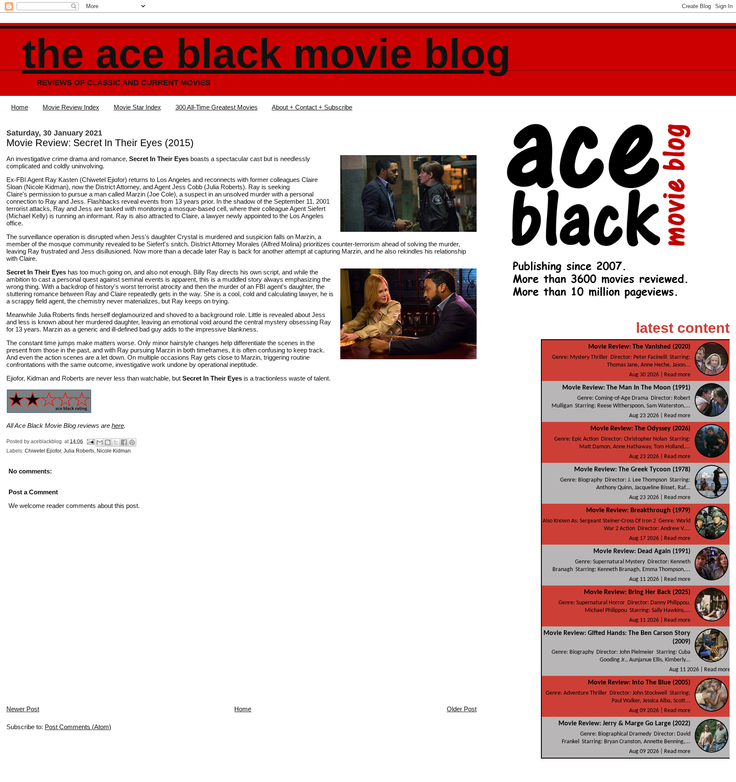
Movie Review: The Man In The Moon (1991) (626, 387)
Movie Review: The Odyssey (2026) (640, 428)
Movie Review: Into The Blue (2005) (639, 682)
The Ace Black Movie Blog (266, 53)
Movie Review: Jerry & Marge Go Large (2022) (624, 723)
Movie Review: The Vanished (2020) (639, 346)
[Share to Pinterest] (132, 442)
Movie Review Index (71, 107)
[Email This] (99, 442)
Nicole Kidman (114, 451)
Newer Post (22, 709)
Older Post (462, 709)
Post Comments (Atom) (78, 726)
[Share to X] (116, 442)
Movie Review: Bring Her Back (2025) (637, 592)
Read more (677, 375)
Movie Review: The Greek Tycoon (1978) (632, 469)
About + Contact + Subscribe (312, 107)
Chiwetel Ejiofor (43, 451)
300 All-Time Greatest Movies (216, 107)
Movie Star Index (137, 107)
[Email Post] (90, 441)
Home (19, 107)
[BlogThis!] (108, 442)
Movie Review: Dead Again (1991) (641, 551)
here (118, 425)
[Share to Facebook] (124, 442)
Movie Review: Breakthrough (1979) (638, 510)
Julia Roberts (78, 451)
